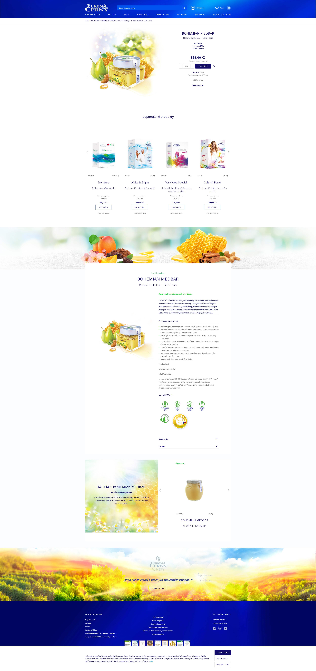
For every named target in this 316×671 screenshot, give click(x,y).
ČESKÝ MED (194, 526)
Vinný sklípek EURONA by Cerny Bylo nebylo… (101, 637)
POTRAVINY (200, 15)
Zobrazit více (158, 588)
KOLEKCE (112, 15)
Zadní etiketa (198, 48)
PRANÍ (127, 15)
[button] (87, 152)
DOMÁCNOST (143, 15)
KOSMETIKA (182, 15)
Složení (162, 446)
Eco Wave (103, 182)
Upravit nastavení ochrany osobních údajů (158, 631)
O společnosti (90, 620)
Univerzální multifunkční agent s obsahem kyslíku (176, 189)
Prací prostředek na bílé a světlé (140, 188)
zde (151, 661)
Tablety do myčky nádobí (103, 188)
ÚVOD (87, 21)
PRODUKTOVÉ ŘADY (222, 15)
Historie (88, 623)
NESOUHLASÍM (223, 664)
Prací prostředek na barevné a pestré (213, 189)
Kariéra (87, 627)
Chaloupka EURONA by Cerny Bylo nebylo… (100, 633)
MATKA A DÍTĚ (163, 15)
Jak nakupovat (158, 617)
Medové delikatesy (123, 21)
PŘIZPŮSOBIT (222, 659)
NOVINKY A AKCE (92, 15)
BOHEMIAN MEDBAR (108, 21)
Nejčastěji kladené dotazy (158, 627)
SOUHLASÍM (223, 653)
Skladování (163, 439)
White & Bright (140, 182)
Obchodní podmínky (158, 624)
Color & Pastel (212, 182)
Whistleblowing (158, 634)
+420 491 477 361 (219, 620)
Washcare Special (176, 182)
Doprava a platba (158, 621)
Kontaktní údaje (91, 630)
